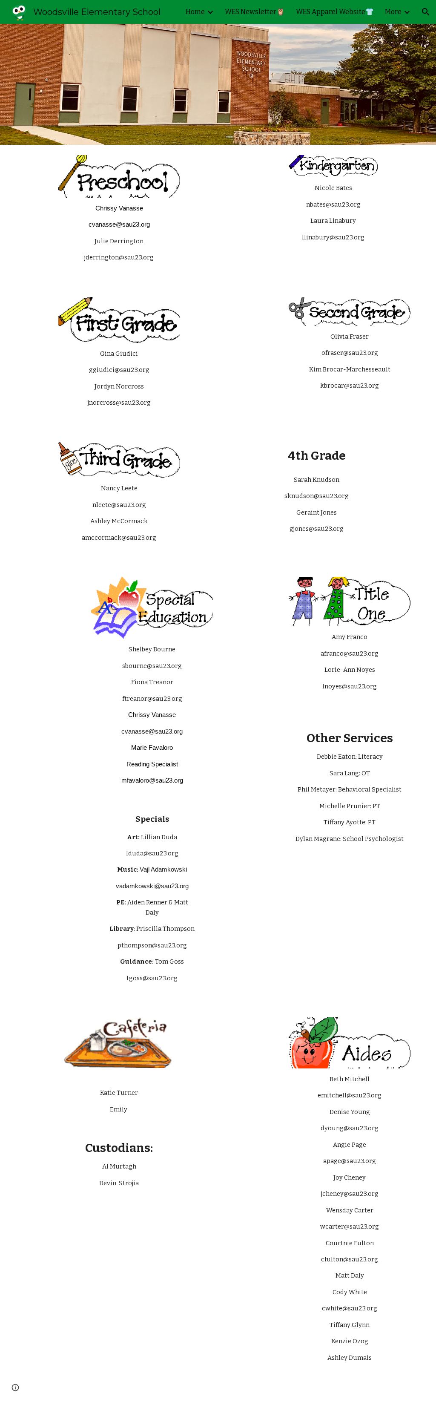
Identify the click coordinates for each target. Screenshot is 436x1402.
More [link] (393, 12)
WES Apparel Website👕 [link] (335, 12)
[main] (119, 237)
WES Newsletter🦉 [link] (255, 12)
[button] (426, 12)
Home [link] (195, 12)
